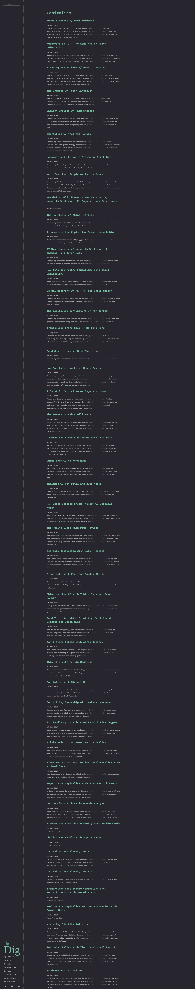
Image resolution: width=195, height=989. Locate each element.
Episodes (9, 957)
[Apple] (6, 986)
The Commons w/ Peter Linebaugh (69, 91)
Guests (7, 964)
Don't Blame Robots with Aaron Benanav (75, 642)
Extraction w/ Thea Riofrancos (69, 134)
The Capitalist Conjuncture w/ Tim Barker (77, 311)
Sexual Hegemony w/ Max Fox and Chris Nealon (79, 291)
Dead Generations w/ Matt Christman (73, 351)
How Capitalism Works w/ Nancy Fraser (74, 368)
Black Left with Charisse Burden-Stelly (76, 574)
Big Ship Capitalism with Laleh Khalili (76, 551)
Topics (7, 961)
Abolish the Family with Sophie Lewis (74, 838)
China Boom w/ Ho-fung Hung (66, 461)
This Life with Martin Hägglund (69, 662)
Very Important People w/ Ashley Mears (75, 174)
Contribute (10, 978)
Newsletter (10, 968)
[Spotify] (12, 986)
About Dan (9, 982)
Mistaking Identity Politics (67, 924)
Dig (12, 950)
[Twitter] (19, 986)
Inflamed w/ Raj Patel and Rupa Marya (74, 484)
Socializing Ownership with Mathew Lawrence (79, 702)
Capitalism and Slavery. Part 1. (70, 872)
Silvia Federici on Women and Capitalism (76, 742)
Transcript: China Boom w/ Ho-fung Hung (76, 328)
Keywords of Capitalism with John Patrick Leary (82, 783)
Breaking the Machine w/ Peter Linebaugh (76, 68)
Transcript (10, 975)
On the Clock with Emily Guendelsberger (76, 803)
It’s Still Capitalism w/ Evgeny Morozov (76, 391)
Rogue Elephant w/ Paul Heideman (70, 21)
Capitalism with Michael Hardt (69, 682)
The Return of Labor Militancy (69, 414)
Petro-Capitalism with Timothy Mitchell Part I (81, 947)
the (7, 943)
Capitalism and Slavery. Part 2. (70, 852)
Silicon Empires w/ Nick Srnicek (70, 111)
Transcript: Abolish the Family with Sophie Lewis (83, 824)
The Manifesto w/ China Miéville (70, 215)
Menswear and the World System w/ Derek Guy (79, 157)
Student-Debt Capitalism (64, 971)
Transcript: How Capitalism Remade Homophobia (80, 232)
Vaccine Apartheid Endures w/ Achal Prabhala (79, 438)
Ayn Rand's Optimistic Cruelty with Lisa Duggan (82, 722)
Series (7, 971)
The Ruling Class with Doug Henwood (73, 528)
